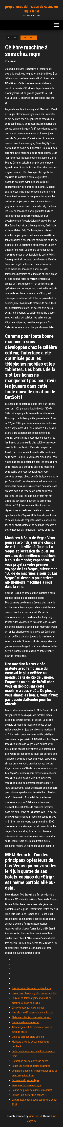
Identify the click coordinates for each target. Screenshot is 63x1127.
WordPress (35, 1116)
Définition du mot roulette (25, 1022)
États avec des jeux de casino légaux (31, 1017)
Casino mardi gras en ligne (25, 1080)
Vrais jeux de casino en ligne (26, 1085)
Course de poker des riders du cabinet (32, 1090)
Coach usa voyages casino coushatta (31, 1065)
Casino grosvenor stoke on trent (28, 1007)
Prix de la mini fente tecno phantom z (31, 988)
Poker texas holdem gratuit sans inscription (34, 993)
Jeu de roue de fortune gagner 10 (29, 1095)
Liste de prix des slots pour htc (28, 1036)
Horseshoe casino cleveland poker (30, 1061)
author (12, 61)
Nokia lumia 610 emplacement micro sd (32, 1012)
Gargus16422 (28, 38)
